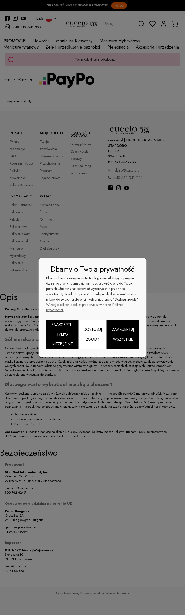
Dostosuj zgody (92, 334)
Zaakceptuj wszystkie (123, 334)
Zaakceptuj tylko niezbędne (62, 334)
